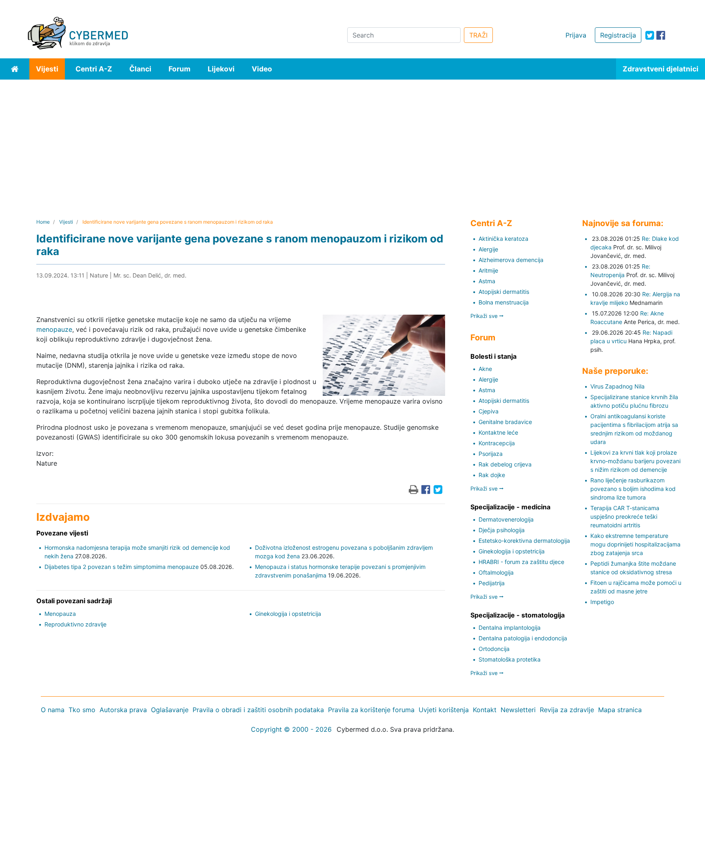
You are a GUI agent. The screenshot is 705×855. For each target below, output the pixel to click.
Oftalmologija (496, 572)
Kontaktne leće (498, 432)
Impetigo (602, 601)
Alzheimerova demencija (511, 259)
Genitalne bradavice (505, 421)
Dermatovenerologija (506, 519)
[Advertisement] (352, 141)
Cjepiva (489, 411)
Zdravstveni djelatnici (660, 68)
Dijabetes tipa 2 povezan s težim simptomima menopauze (121, 566)
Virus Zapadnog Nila (617, 386)
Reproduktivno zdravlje (75, 624)
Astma (487, 281)
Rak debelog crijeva (505, 464)
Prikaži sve (484, 316)
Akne (485, 368)
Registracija (618, 35)
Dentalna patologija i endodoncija (523, 638)
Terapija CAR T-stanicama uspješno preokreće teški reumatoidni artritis (624, 516)
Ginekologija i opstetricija (288, 613)
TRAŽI (478, 35)
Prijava (575, 35)
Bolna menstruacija (504, 302)
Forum (179, 68)
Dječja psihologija (502, 529)
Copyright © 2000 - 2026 (291, 729)
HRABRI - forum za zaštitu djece (521, 561)
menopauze (54, 329)
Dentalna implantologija (510, 627)
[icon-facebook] (661, 35)
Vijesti (47, 68)
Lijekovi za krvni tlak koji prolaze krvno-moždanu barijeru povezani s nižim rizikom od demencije (635, 461)
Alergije (488, 249)
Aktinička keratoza (503, 238)
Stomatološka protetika (510, 659)
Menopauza (60, 613)
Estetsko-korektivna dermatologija (524, 540)
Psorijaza (491, 453)
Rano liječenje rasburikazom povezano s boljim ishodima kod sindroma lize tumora (633, 489)
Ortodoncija (494, 648)
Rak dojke (492, 474)
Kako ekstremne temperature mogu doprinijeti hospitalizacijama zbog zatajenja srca (635, 544)
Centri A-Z (93, 68)
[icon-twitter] (650, 35)
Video (262, 68)
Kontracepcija (497, 443)
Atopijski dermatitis (504, 291)
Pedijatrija (492, 583)
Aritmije (488, 270)
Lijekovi (221, 68)
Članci (140, 68)
